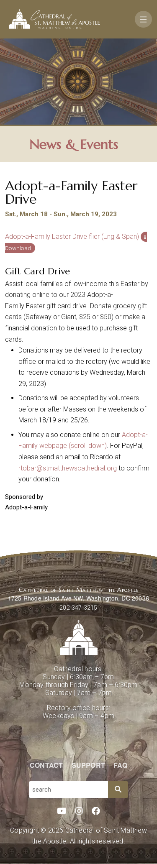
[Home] (54, 19)
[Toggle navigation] (143, 19)
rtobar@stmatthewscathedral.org (67, 468)
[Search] (118, 789)
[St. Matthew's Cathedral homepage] (78, 637)
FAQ (120, 765)
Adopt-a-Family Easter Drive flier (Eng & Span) (72, 236)
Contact (46, 765)
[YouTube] (62, 811)
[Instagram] (79, 811)
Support (88, 765)
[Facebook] (95, 811)
